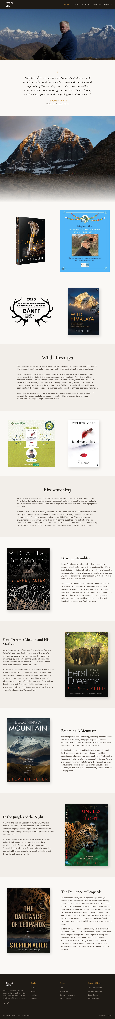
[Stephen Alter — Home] (10, 4)
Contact (108, 4)
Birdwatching (93, 995)
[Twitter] (4, 1003)
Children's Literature (67, 995)
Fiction (62, 988)
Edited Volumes (65, 999)
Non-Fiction (64, 991)
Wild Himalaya (93, 999)
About (75, 4)
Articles (97, 4)
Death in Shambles (95, 991)
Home (66, 4)
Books (84, 4)
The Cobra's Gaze (95, 988)
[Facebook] (8, 1003)
